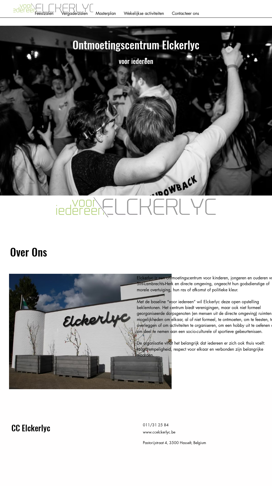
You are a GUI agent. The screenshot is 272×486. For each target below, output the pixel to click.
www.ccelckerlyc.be (159, 432)
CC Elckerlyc (30, 428)
